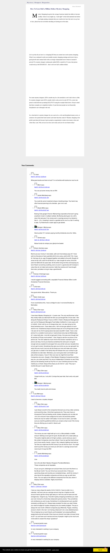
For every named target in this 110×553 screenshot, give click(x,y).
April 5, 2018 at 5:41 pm (38, 312)
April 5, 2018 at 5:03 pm (38, 299)
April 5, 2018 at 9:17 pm (41, 406)
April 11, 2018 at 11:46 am (39, 486)
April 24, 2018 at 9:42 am (38, 525)
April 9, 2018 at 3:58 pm (41, 385)
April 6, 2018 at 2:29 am (41, 456)
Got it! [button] (100, 550)
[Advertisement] (55, 36)
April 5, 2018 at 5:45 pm (41, 373)
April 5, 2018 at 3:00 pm (38, 289)
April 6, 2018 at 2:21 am (41, 198)
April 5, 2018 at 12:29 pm (38, 177)
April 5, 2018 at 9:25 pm (41, 430)
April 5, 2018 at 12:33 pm (42, 187)
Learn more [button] (55, 550)
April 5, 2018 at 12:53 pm (38, 276)
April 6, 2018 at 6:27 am (41, 210)
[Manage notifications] (105, 548)
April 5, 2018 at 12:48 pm (38, 250)
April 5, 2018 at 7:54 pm (38, 396)
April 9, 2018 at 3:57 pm (41, 229)
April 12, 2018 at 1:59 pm (42, 240)
